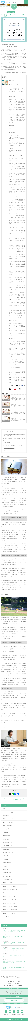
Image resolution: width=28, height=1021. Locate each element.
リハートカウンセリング (8, 812)
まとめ (5, 450)
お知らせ (5, 808)
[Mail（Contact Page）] (12, 385)
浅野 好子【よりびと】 (8, 839)
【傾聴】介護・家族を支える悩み (10, 906)
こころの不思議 (11, 12)
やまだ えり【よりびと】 (8, 879)
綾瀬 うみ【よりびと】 (8, 855)
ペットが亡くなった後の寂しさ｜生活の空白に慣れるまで (18, 406)
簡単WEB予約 (14, 1000)
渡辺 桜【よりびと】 (7, 835)
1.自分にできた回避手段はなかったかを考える (13, 445)
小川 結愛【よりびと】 (8, 832)
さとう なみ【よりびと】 (8, 829)
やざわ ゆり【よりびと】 (8, 845)
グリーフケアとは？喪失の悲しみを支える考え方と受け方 (18, 420)
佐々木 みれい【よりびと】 (8, 876)
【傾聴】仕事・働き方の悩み (9, 896)
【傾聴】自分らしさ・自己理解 (9, 899)
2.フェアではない (7, 442)
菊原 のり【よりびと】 (8, 872)
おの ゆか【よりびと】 (8, 849)
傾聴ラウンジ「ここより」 (8, 818)
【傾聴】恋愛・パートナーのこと (10, 889)
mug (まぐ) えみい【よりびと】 (9, 825)
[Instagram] (10, 389)
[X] (17, 385)
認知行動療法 (5, 815)
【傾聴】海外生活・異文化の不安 (10, 909)
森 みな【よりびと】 (7, 866)
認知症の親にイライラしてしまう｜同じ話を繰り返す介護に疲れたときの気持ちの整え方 (18, 399)
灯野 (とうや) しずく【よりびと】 (10, 869)
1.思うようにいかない (8, 431)
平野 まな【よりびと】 (8, 859)
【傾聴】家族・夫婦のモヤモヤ (9, 893)
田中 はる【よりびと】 (8, 862)
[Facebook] (22, 385)
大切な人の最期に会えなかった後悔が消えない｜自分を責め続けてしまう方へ (18, 413)
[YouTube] (15, 389)
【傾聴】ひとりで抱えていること (10, 886)
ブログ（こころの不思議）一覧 (14, 799)
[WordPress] (20, 389)
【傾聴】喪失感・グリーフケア (9, 903)
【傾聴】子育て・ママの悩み (9, 913)
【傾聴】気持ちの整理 (7, 882)
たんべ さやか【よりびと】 (8, 852)
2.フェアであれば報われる (9, 448)
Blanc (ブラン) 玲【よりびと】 (9, 822)
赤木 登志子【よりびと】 (8, 842)
